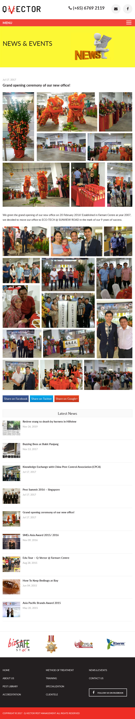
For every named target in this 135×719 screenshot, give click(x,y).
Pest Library (10, 686)
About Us (8, 678)
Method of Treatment (60, 670)
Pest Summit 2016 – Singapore (41, 489)
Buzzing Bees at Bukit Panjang (41, 444)
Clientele (52, 694)
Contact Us (96, 678)
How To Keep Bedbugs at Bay (40, 580)
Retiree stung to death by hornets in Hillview (49, 421)
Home (6, 670)
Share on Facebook (15, 399)
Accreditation (12, 694)
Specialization (55, 686)
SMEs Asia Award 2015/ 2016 (41, 535)
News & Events (98, 670)
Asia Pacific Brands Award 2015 (42, 603)
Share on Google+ (67, 399)
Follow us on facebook (110, 693)
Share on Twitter (41, 399)
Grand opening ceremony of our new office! (48, 512)
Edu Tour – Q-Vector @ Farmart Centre (46, 558)
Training (51, 678)
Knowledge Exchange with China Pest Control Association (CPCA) (62, 467)
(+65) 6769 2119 (88, 8)
